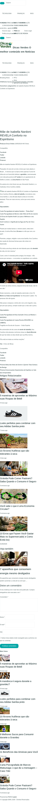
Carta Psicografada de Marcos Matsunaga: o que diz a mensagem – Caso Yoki (18, 767)
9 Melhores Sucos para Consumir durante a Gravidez (16, 82)
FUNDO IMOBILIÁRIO (21, 25)
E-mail (2, 624)
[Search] (2, 3)
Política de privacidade (9, 33)
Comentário (4, 597)
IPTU (15, 28)
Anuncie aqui (6, 31)
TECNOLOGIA (6, 13)
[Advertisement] (19, 110)
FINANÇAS (21, 13)
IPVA (15, 80)
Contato (17, 31)
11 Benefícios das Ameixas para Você (19, 752)
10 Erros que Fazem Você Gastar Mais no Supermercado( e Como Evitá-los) (17, 536)
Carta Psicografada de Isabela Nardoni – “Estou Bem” (17, 211)
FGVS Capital (12, 797)
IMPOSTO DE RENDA (21, 33)
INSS (32, 13)
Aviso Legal (28, 31)
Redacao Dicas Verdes (7, 143)
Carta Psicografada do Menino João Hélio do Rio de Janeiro (19, 214)
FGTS (4, 23)
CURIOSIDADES (7, 25)
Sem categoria (8, 86)
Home (2, 86)
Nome (2, 617)
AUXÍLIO (13, 23)
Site (1, 632)
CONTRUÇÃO (25, 23)
